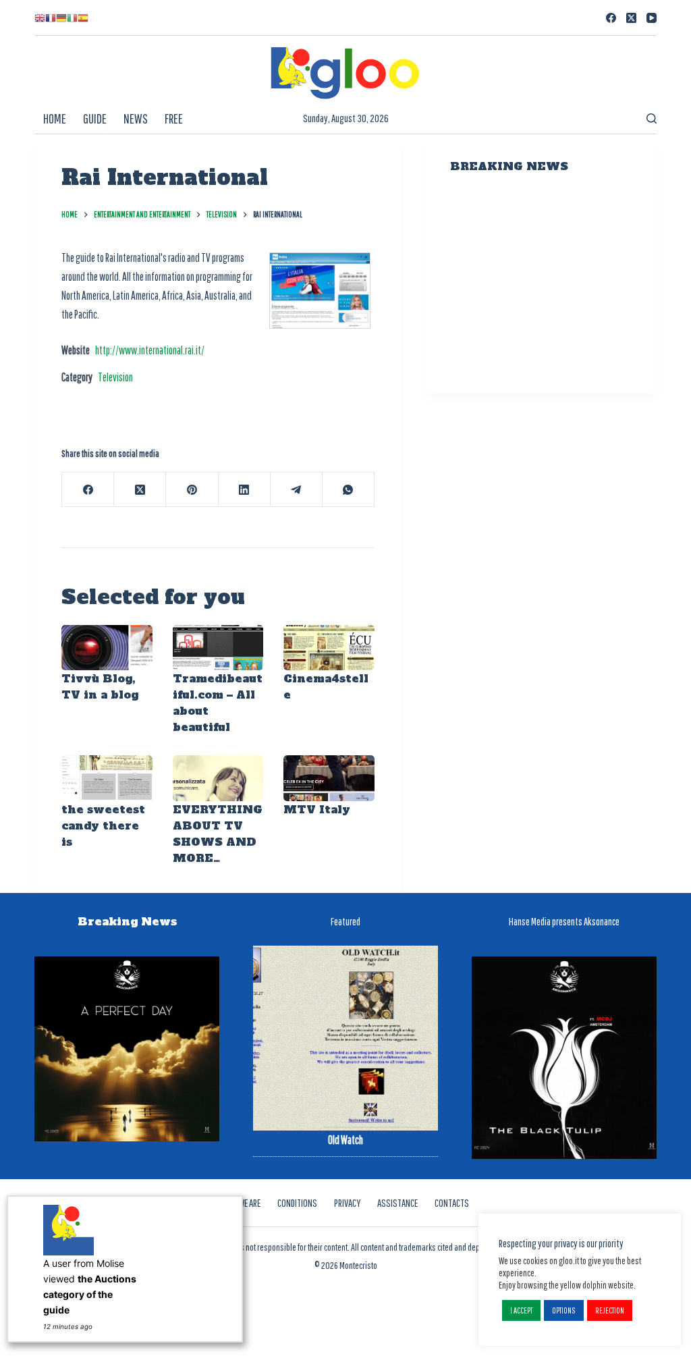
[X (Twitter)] (631, 18)
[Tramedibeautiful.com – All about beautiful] (218, 647)
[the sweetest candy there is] (107, 778)
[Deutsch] (61, 17)
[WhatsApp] (349, 489)
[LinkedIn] (245, 489)
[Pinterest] (192, 489)
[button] (521, 1310)
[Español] (83, 17)
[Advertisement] (541, 285)
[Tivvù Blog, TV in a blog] (107, 647)
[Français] (50, 17)
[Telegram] (297, 489)
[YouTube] (651, 18)
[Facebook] (611, 18)
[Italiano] (72, 17)
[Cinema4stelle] (329, 647)
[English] (39, 17)
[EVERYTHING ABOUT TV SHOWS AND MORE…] (218, 778)
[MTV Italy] (329, 778)
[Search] (651, 118)
